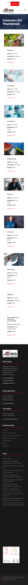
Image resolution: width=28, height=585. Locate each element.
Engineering (11, 159)
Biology (10, 50)
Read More (10, 62)
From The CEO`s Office (9, 433)
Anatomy (10, 86)
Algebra (10, 295)
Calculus (10, 232)
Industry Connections (9, 438)
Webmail (18, 2)
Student (13, 2)
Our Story (5, 430)
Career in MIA (7, 441)
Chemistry (11, 121)
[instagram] (5, 581)
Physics (10, 194)
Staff (8, 2)
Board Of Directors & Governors (12, 435)
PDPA (4, 443)
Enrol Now (14, 3)
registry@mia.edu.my (8, 383)
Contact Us (6, 446)
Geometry (11, 269)
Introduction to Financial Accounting (13, 319)
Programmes (6, 459)
